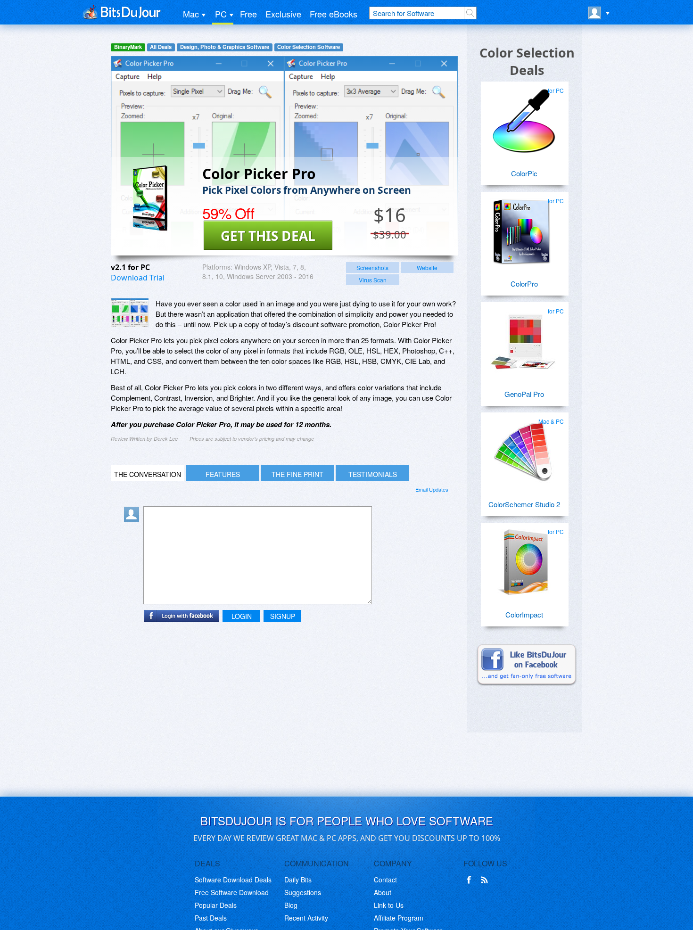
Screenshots (372, 267)
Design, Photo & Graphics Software (224, 46)
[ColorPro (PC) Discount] (523, 227)
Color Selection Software (308, 46)
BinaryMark (128, 46)
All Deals (161, 46)
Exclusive (283, 14)
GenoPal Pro (524, 394)
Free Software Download (232, 892)
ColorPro (524, 283)
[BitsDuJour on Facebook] (470, 880)
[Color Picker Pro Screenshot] (129, 312)
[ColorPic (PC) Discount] (523, 117)
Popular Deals (216, 905)
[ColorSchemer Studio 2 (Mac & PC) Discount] (523, 448)
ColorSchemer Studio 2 (524, 504)
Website (427, 267)
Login (241, 616)
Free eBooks (333, 14)
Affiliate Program (398, 917)
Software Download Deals (233, 879)
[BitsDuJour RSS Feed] (486, 880)
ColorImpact (524, 614)
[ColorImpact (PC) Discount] (523, 558)
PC (221, 14)
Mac (191, 14)
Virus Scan (373, 280)
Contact (385, 879)
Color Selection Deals (527, 61)
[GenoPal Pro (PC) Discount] (523, 338)
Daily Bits (298, 879)
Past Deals (211, 917)
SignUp (282, 616)
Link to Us (389, 905)
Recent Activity (306, 917)
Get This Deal (268, 236)
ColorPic (524, 173)
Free (248, 14)
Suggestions (302, 892)
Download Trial (138, 277)
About (382, 892)
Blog (290, 905)
